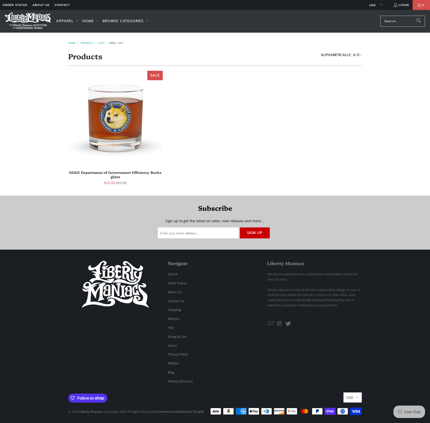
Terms (172, 345)
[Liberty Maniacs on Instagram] (279, 324)
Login (404, 5)
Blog (171, 372)
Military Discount (180, 381)
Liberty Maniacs (91, 411)
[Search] (419, 21)
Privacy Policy (178, 354)
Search (173, 274)
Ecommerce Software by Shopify (180, 411)
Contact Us (176, 301)
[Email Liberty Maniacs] (271, 324)
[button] (67, 21)
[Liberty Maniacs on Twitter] (288, 324)
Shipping (174, 309)
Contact (62, 5)
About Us (41, 5)
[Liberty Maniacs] (28, 21)
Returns (173, 318)
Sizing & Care (177, 336)
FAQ (171, 327)
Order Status (14, 5)
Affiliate (173, 363)
